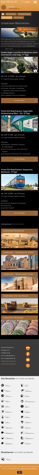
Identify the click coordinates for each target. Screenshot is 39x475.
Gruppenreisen (24, 14)
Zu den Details (19, 100)
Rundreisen (11, 14)
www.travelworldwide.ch (8, 364)
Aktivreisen (18, 17)
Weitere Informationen (29, 469)
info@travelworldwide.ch (8, 361)
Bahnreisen (6, 17)
